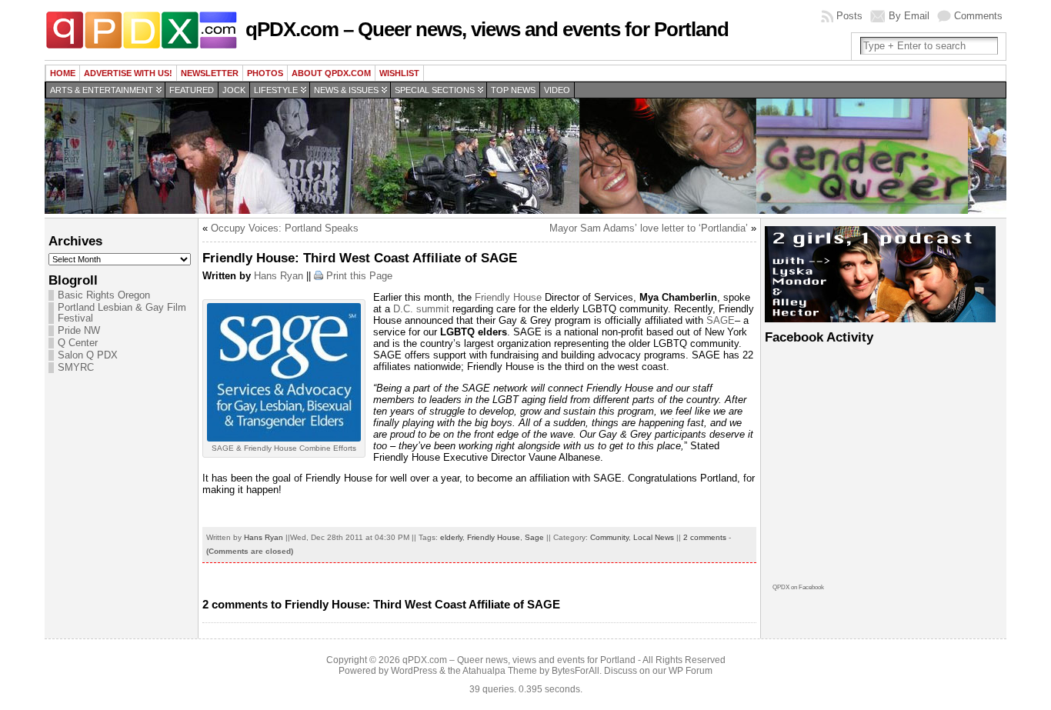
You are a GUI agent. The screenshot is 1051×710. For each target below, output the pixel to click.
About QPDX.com (331, 73)
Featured (191, 90)
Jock (233, 90)
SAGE (719, 320)
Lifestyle (276, 90)
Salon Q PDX (88, 355)
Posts (849, 16)
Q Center (78, 343)
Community (609, 537)
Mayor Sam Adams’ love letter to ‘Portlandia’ (648, 228)
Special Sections (435, 90)
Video (557, 90)
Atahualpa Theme (499, 670)
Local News (653, 537)
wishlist (399, 73)
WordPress (414, 670)
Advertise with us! (128, 73)
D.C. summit (421, 309)
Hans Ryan (278, 276)
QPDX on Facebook (798, 587)
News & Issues (346, 90)
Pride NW (79, 330)
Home (62, 73)
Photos (265, 73)
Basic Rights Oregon (104, 295)
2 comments (704, 537)
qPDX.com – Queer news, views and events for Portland (487, 29)
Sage (534, 537)
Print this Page (359, 276)
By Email (909, 16)
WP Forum (690, 670)
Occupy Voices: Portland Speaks (285, 228)
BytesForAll (575, 670)
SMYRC (76, 367)
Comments (978, 16)
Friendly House (507, 297)
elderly (451, 537)
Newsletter (210, 73)
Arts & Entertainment (101, 90)
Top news (513, 90)
